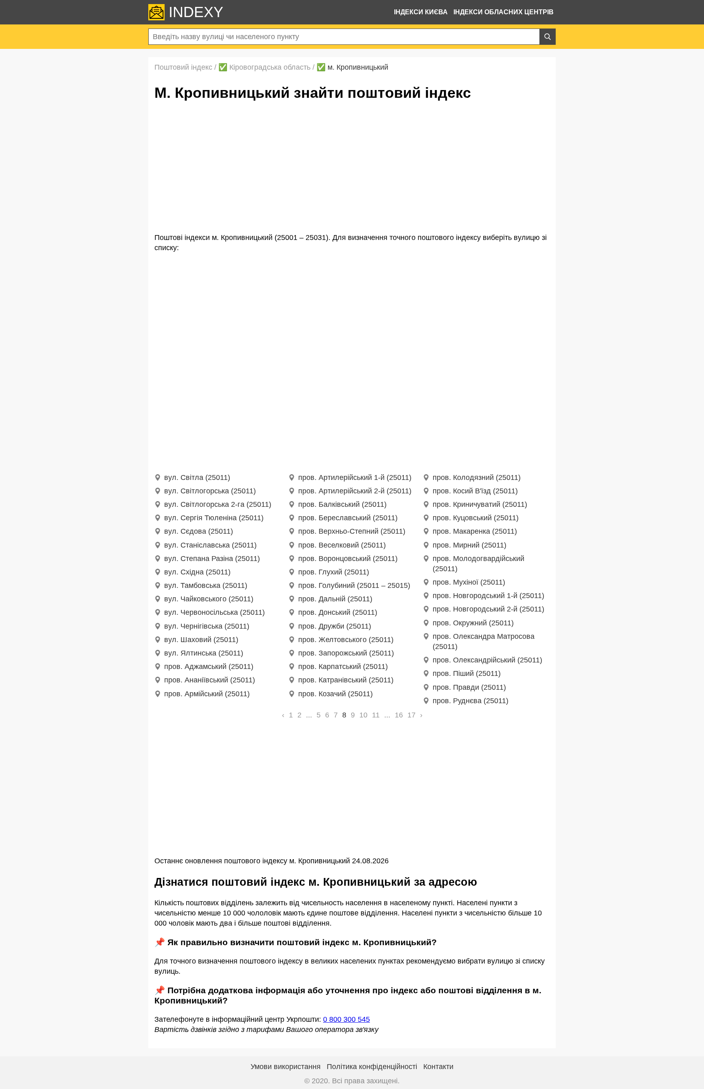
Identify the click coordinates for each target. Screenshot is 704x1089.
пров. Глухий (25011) (333, 572)
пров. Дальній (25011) (335, 599)
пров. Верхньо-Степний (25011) (351, 531)
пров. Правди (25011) (469, 687)
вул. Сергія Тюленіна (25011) (214, 518)
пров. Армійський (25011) (207, 694)
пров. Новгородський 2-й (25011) (488, 609)
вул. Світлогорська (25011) (210, 491)
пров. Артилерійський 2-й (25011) (354, 491)
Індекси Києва (421, 12)
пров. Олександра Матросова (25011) (484, 641)
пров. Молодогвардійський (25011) (478, 563)
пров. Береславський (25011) (348, 518)
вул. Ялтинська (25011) (203, 653)
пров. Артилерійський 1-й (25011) (354, 477)
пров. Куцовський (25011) (476, 518)
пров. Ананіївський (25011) (209, 680)
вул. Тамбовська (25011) (205, 585)
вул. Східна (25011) (197, 572)
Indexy (196, 12)
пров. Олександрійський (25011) (487, 660)
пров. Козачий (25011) (335, 694)
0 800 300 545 (346, 1019)
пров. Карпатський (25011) (343, 666)
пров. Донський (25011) (337, 612)
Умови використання (286, 1067)
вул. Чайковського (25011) (208, 599)
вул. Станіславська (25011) (210, 545)
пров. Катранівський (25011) (346, 680)
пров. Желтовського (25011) (346, 640)
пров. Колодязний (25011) (477, 477)
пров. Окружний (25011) (473, 623)
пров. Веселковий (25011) (342, 545)
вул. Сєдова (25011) (198, 531)
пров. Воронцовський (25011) (348, 558)
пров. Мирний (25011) (469, 545)
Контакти (438, 1067)
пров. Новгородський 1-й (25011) (488, 596)
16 (399, 715)
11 (376, 715)
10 (363, 715)
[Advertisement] (352, 168)
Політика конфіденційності (372, 1067)
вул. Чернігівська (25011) (206, 626)
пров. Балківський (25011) (342, 504)
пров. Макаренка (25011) (475, 531)
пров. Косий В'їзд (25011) (475, 491)
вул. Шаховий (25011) (201, 640)
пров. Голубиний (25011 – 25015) (354, 585)
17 (411, 715)
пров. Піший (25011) (467, 673)
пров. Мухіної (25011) (469, 582)
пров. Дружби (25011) (334, 626)
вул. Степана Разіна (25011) (212, 558)
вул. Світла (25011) (197, 477)
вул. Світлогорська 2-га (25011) (217, 504)
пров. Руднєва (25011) (470, 701)
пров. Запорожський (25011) (346, 653)
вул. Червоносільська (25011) (214, 612)
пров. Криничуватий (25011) (480, 504)
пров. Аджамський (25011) (208, 666)
